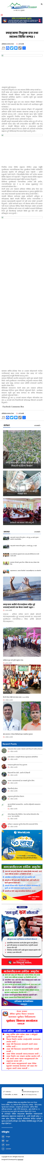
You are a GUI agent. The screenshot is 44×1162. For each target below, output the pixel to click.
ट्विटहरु (8, 1145)
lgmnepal (20, 1159)
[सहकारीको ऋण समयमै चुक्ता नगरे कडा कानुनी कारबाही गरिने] (22, 483)
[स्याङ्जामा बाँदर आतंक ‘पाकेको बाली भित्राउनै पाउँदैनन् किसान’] (22, 449)
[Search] (41, 4)
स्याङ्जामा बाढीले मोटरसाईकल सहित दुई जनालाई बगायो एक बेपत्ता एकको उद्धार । (19, 606)
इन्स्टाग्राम (8, 1149)
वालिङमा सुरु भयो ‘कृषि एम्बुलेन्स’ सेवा (13, 660)
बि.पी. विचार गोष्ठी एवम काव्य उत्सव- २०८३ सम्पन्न (16, 697)
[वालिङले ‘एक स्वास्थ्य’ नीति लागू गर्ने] (22, 511)
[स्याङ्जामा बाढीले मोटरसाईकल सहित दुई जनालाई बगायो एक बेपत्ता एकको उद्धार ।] (22, 589)
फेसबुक (8, 1137)
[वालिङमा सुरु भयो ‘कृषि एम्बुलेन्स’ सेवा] (22, 643)
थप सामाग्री (37, 426)
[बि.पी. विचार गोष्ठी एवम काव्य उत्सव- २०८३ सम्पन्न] (22, 680)
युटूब (7, 1141)
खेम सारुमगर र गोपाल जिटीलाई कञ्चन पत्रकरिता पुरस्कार (18, 734)
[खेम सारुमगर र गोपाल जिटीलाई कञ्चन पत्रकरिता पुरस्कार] (22, 717)
